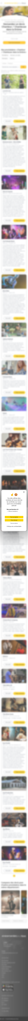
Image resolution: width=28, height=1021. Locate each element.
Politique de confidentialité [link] (14, 526)
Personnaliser (14, 523)
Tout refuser (14, 520)
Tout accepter (14, 517)
